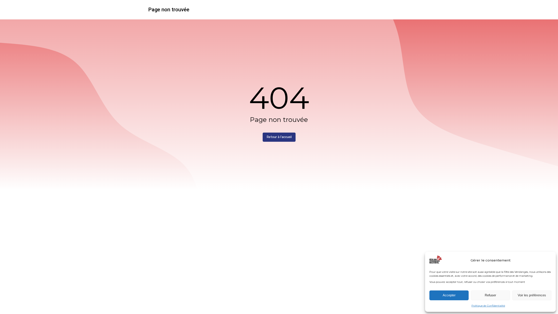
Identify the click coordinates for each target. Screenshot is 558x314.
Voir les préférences (532, 295)
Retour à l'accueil (279, 137)
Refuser (490, 295)
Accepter (449, 295)
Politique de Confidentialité (488, 305)
